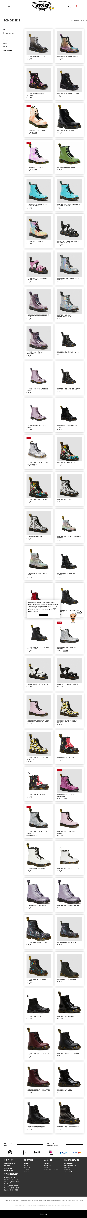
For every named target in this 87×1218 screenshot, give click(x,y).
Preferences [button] (35, 611)
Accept (43, 615)
